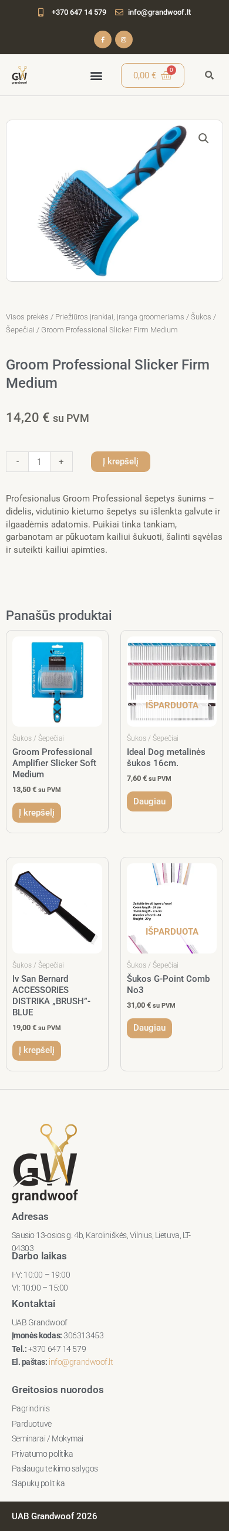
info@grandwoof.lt (81, 1362)
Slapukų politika (38, 1483)
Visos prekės (27, 316)
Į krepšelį (121, 461)
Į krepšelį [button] (37, 812)
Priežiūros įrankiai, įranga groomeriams (119, 316)
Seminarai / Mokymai (47, 1438)
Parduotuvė (32, 1423)
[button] (96, 75)
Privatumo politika (42, 1454)
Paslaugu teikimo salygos (55, 1468)
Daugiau (149, 801)
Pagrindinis (31, 1408)
